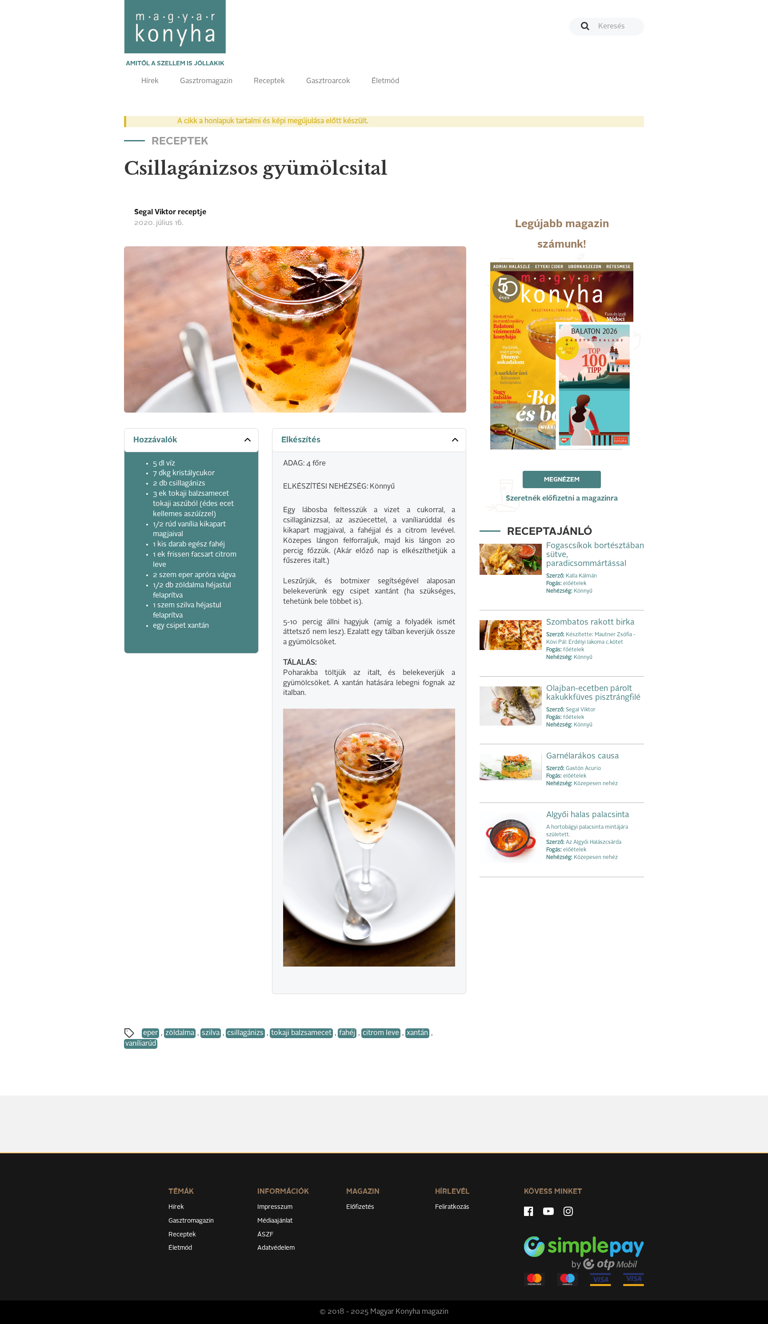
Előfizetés (360, 1207)
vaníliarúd (140, 1043)
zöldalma (179, 1033)
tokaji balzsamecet (301, 1033)
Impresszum (274, 1207)
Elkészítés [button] (300, 440)
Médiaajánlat (274, 1221)
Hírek (150, 81)
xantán (417, 1033)
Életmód (385, 81)
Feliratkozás (452, 1207)
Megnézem (562, 480)
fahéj (347, 1033)
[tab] (191, 440)
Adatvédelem (276, 1248)
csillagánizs (245, 1033)
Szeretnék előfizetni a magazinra (562, 498)
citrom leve (381, 1033)
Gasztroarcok (328, 81)
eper (150, 1033)
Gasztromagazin (206, 81)
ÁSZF (265, 1235)
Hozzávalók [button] (155, 440)
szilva (211, 1033)
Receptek (269, 81)
